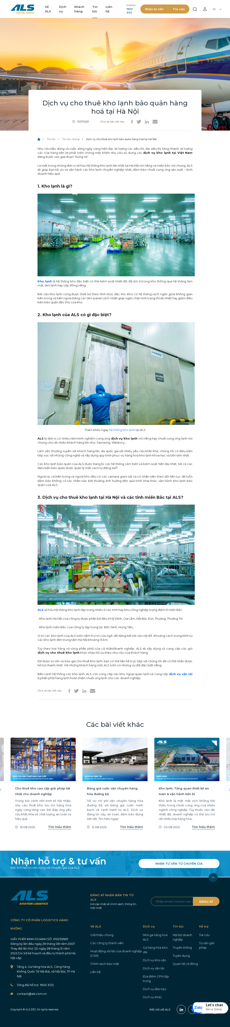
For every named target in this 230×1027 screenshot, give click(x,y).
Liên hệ (95, 972)
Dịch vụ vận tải (153, 968)
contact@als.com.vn (32, 993)
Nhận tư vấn (154, 9)
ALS (22, 9)
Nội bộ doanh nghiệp (182, 937)
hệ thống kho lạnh (122, 430)
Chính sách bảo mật (104, 964)
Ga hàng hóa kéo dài (155, 950)
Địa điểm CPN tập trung (156, 979)
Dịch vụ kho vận (154, 960)
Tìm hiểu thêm (59, 827)
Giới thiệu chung (101, 935)
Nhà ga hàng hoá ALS (155, 937)
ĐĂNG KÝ (206, 901)
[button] (210, 1007)
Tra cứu (179, 9)
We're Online (214, 1009)
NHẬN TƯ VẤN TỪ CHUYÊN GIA (179, 863)
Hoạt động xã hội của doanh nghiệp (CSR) (116, 953)
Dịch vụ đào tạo (154, 989)
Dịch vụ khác (152, 997)
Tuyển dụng (181, 955)
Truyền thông (182, 947)
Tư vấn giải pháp (206, 945)
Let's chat (214, 1004)
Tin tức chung (71, 139)
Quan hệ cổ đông (185, 964)
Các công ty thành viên (107, 943)
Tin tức (51, 139)
